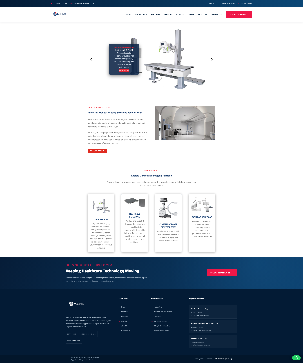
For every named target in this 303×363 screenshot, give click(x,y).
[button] (91, 59)
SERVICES (168, 14)
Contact (209, 359)
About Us (124, 326)
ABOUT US (202, 14)
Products (124, 312)
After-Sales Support (161, 331)
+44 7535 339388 (197, 327)
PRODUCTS (140, 14)
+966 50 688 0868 (197, 342)
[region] (151, 59)
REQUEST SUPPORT (239, 14)
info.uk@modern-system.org (201, 330)
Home (123, 307)
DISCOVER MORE (97, 150)
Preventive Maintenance (163, 312)
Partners (124, 316)
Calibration (158, 316)
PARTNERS (155, 14)
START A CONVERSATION (222, 273)
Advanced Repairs (160, 321)
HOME (128, 14)
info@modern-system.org (82, 3)
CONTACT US (216, 14)
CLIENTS (180, 14)
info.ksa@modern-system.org (201, 345)
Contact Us (125, 331)
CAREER (191, 14)
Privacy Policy (199, 359)
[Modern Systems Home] (60, 14)
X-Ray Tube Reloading (162, 326)
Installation (158, 307)
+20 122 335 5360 (59, 3)
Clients (124, 321)
